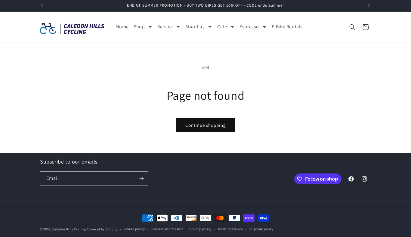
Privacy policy (200, 229)
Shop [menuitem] (139, 26)
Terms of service (230, 229)
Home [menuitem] (122, 26)
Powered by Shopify (102, 229)
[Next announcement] (368, 5)
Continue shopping (205, 125)
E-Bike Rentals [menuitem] (287, 26)
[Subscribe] (141, 178)
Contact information (167, 229)
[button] (352, 27)
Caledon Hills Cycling (69, 229)
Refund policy (134, 229)
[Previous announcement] (42, 5)
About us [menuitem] (195, 26)
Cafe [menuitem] (222, 26)
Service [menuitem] (165, 26)
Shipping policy (261, 229)
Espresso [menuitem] (249, 26)
